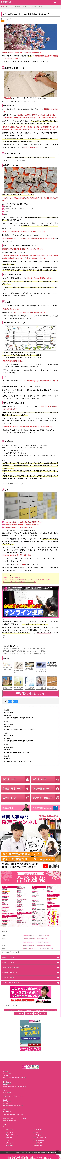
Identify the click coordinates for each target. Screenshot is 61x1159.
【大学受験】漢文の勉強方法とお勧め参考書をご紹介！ (35, 938)
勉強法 (10, 701)
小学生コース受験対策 (8, 957)
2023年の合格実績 (18, 1010)
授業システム (9, 1129)
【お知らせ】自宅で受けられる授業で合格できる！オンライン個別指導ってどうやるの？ (26, 579)
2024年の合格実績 (27, 1010)
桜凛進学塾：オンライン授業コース (12, 577)
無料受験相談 (9, 1145)
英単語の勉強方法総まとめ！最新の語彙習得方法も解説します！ (37, 942)
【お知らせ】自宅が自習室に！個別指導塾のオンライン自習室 (19, 582)
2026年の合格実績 (45, 1010)
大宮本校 (7, 710)
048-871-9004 (7, 1073)
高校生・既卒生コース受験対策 (10, 967)
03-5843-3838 (7, 1101)
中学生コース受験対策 (8, 962)
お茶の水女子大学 (42, 1013)
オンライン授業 (53, 1010)
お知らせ (36, 1013)
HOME (2, 7)
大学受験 (15, 701)
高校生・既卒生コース (12, 1135)
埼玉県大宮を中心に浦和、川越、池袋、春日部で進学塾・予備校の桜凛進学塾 (30, 1152)
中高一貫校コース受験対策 (9, 972)
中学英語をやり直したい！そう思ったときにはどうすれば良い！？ (37, 935)
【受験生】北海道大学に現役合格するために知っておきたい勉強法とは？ (26, 651)
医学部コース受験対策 (8, 977)
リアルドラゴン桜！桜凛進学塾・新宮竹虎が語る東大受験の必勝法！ (24, 648)
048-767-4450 (7, 1083)
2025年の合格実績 (36, 1010)
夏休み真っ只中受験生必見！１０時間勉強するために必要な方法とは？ (38, 945)
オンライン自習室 (29, 1013)
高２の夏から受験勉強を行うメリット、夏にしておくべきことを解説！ (38, 948)
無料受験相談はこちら (32, 693)
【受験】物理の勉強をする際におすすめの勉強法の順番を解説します (24, 653)
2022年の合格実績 (8, 1010)
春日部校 (7, 756)
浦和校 (6, 721)
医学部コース (9, 1137)
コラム (6, 7)
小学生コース (9, 1132)
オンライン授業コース (19, 1013)
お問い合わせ (9, 1143)
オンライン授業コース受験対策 (10, 982)
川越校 (6, 733)
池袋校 (6, 744)
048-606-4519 (7, 1111)
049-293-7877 (7, 1092)
